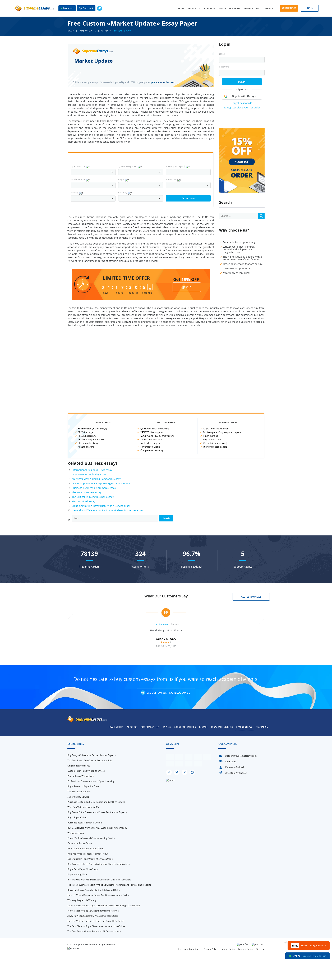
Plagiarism (262, 727)
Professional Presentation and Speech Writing (90, 781)
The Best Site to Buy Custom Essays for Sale (89, 760)
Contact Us (270, 8)
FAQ (258, 8)
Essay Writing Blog (222, 727)
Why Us (167, 727)
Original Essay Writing (78, 765)
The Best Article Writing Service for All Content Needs (94, 931)
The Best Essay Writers (78, 791)
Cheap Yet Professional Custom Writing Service (91, 838)
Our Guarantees (150, 727)
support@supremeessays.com (241, 755)
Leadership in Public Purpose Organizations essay (101, 483)
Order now (209, 8)
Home (181, 8)
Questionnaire (161, 624)
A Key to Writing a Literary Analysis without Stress (92, 915)
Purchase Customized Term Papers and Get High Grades (96, 801)
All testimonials (251, 596)
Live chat (67, 8)
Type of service (78, 166)
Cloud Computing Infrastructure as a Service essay (101, 505)
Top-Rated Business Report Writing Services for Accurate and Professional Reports (109, 884)
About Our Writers (185, 727)
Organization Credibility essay (89, 474)
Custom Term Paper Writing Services (86, 770)
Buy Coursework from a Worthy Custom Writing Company (97, 827)
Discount (234, 8)
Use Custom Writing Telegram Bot (169, 692)
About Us (132, 727)
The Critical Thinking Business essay (93, 496)
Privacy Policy (211, 949)
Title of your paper (175, 166)
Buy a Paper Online (77, 817)
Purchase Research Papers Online (84, 822)
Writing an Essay (75, 833)
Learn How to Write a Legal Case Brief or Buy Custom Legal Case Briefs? (103, 905)
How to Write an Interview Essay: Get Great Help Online (95, 921)
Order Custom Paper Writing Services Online (90, 858)
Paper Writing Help (77, 874)
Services (192, 8)
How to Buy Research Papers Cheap (85, 848)
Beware (203, 727)
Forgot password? (242, 103)
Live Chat (230, 761)
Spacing (74, 192)
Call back (87, 8)
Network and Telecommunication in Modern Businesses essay (108, 510)
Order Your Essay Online (79, 843)
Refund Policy (228, 949)
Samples (248, 8)
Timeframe (171, 179)
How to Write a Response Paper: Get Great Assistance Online (98, 895)
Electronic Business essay (86, 492)
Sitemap (260, 949)
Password (224, 66)
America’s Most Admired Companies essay (96, 479)
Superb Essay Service (78, 796)
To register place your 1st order (242, 107)
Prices (222, 8)
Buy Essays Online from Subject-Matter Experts (91, 755)
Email (222, 53)
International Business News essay (92, 470)
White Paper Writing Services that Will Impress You (93, 910)
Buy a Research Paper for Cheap (83, 786)
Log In (242, 81)
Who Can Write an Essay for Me (83, 807)
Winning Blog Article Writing (81, 900)
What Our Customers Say (166, 596)
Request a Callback (235, 767)
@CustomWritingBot (236, 772)
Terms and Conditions (189, 949)
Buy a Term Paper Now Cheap (82, 869)
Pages (121, 179)
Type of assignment (127, 166)
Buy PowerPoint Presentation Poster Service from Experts (97, 812)
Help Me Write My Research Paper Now (87, 853)
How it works (115, 727)
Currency (122, 192)
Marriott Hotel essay (83, 501)
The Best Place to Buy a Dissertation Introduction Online (96, 926)
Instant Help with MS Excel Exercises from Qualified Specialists (99, 879)
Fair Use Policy (245, 949)
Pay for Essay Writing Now (80, 776)
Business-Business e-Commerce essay (94, 488)
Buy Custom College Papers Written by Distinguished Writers (98, 864)
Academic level (78, 179)
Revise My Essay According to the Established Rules (93, 889)
